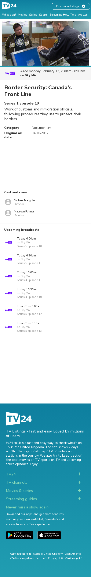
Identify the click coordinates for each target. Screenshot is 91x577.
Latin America (73, 553)
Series (33, 15)
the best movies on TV (22, 460)
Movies (22, 15)
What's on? (9, 15)
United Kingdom (53, 553)
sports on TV (50, 460)
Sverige (37, 553)
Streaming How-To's (63, 15)
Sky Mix (31, 75)
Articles (83, 15)
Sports (43, 15)
